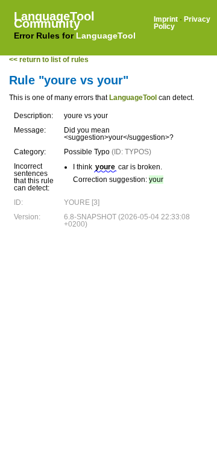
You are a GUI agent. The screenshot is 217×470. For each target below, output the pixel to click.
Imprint (166, 19)
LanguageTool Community (54, 20)
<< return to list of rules (49, 59)
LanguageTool (106, 35)
